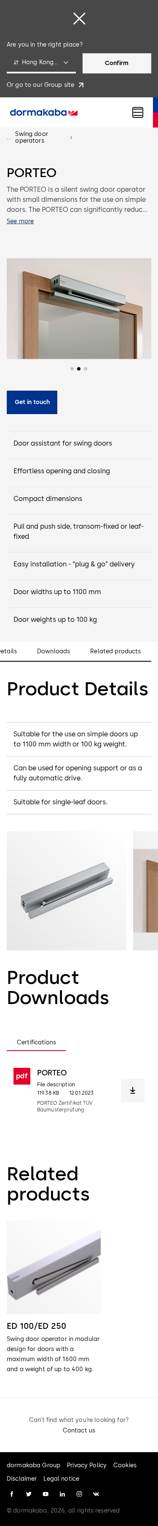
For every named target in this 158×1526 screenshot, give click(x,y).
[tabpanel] (79, 1090)
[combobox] (41, 63)
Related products (115, 651)
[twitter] (29, 1494)
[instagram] (79, 1494)
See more (20, 221)
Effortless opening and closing (61, 471)
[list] (79, 1298)
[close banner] (79, 18)
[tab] (36, 1042)
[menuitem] (44, 112)
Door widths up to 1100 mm (57, 592)
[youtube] (45, 1494)
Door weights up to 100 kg (55, 619)
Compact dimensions (47, 499)
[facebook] (12, 1494)
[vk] (96, 1494)
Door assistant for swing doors (62, 443)
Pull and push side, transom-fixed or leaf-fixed (78, 531)
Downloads (53, 651)
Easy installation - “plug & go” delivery (74, 564)
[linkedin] (62, 1494)
